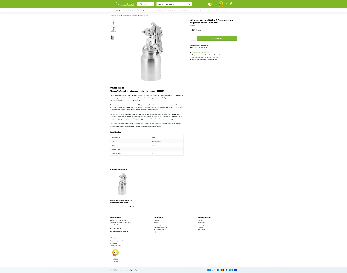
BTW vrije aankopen (160, 229)
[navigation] (113, 22)
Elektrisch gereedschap (143, 10)
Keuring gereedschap (204, 225)
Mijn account (158, 232)
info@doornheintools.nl (120, 231)
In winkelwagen (217, 38)
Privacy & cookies (115, 245)
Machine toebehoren (196, 10)
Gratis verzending (197, 52)
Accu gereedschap (129, 10)
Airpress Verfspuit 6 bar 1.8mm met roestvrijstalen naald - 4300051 (121, 201)
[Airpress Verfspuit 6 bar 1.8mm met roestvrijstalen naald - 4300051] (122, 184)
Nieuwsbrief (201, 229)
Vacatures (201, 232)
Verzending (157, 225)
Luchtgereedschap (182, 10)
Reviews (200, 227)
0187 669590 (117, 228)
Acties (218, 10)
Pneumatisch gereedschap (129, 15)
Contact (156, 220)
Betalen (156, 222)
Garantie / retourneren (160, 227)
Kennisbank (113, 243)
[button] (195, 36)
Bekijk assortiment (145, 4)
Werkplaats (201, 222)
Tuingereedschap (170, 10)
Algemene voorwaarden (117, 241)
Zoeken (189, 4)
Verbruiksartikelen (209, 10)
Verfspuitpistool (143, 15)
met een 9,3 (216, 57)
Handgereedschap (157, 10)
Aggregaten (118, 10)
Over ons (200, 220)
